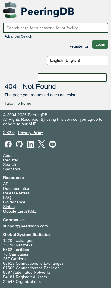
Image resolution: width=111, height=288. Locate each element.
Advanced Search (18, 36)
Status (9, 206)
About (8, 155)
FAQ (7, 197)
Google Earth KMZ (20, 211)
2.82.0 (9, 132)
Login (100, 44)
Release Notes (16, 193)
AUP (32, 124)
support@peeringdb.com (25, 226)
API (6, 184)
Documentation (16, 188)
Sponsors (11, 169)
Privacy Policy (30, 132)
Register (76, 46)
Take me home (18, 103)
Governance (14, 202)
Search (9, 164)
